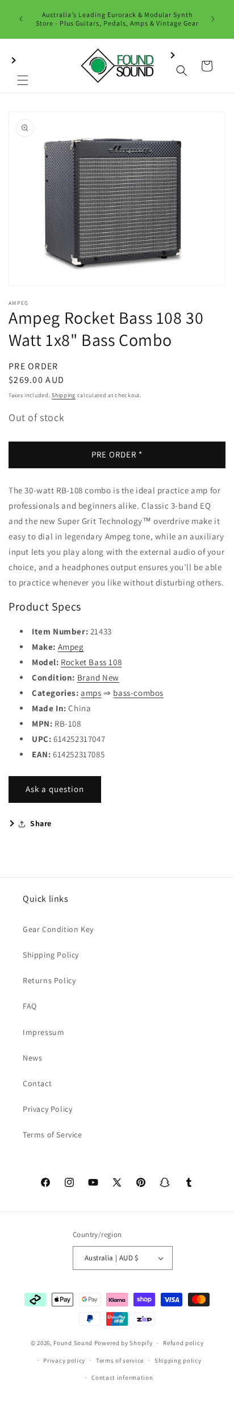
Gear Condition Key (58, 929)
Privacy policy (64, 1360)
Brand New (98, 677)
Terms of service (120, 1360)
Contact (37, 1083)
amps (91, 692)
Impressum (43, 1032)
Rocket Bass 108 (91, 662)
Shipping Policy (51, 955)
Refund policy (183, 1343)
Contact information (122, 1378)
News (32, 1058)
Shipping (64, 395)
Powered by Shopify (123, 1343)
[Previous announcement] (21, 18)
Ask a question (55, 789)
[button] (22, 66)
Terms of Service (52, 1134)
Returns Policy (49, 980)
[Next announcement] (212, 18)
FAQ (30, 1006)
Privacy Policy (47, 1109)
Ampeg (71, 646)
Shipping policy (178, 1360)
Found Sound (73, 1343)
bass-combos (138, 692)
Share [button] (41, 823)
